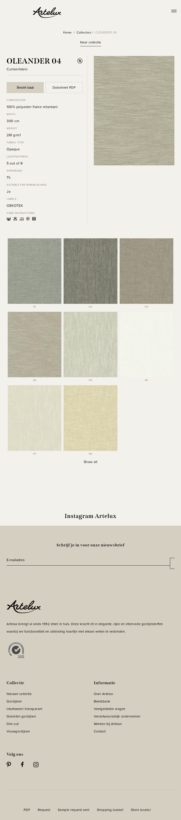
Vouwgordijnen (18, 731)
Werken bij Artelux (108, 723)
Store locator (141, 809)
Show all (91, 461)
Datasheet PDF (64, 87)
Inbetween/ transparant (24, 708)
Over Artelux (103, 693)
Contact (100, 731)
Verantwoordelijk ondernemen (117, 716)
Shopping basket (110, 809)
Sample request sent (73, 809)
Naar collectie (90, 42)
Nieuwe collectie (19, 693)
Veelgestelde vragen (109, 708)
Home (67, 32)
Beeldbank (102, 701)
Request (44, 809)
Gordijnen (14, 701)
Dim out (13, 723)
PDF (27, 809)
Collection (84, 32)
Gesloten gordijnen (21, 716)
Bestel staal (25, 87)
